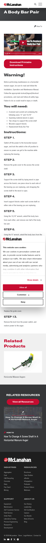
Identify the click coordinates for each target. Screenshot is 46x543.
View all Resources (23, 402)
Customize (21, 295)
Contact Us (37, 535)
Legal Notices (27, 535)
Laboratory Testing (10, 519)
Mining (6, 490)
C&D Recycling (9, 478)
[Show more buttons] (39, 53)
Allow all (23, 287)
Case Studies (28, 475)
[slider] (22, 53)
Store (20, 535)
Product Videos (29, 487)
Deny (23, 302)
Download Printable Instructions (21, 64)
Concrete (7, 481)
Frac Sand (7, 487)
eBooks (26, 478)
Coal (5, 475)
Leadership (27, 507)
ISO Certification (29, 510)
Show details (32, 280)
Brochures (27, 472)
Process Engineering (11, 522)
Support (9, 499)
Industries (10, 467)
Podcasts (27, 484)
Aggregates (8, 472)
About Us (29, 499)
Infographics (28, 481)
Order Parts (7, 516)
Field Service (8, 513)
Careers (26, 513)
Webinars (27, 490)
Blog (25, 522)
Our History (28, 504)
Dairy (5, 484)
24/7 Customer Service (11, 510)
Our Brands (28, 516)
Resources (30, 467)
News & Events (29, 519)
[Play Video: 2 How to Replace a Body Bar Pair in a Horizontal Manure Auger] (23, 42)
